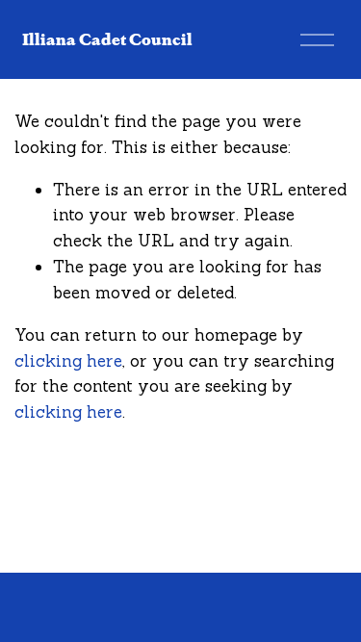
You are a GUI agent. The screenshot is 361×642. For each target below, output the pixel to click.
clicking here (68, 361)
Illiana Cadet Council (107, 38)
